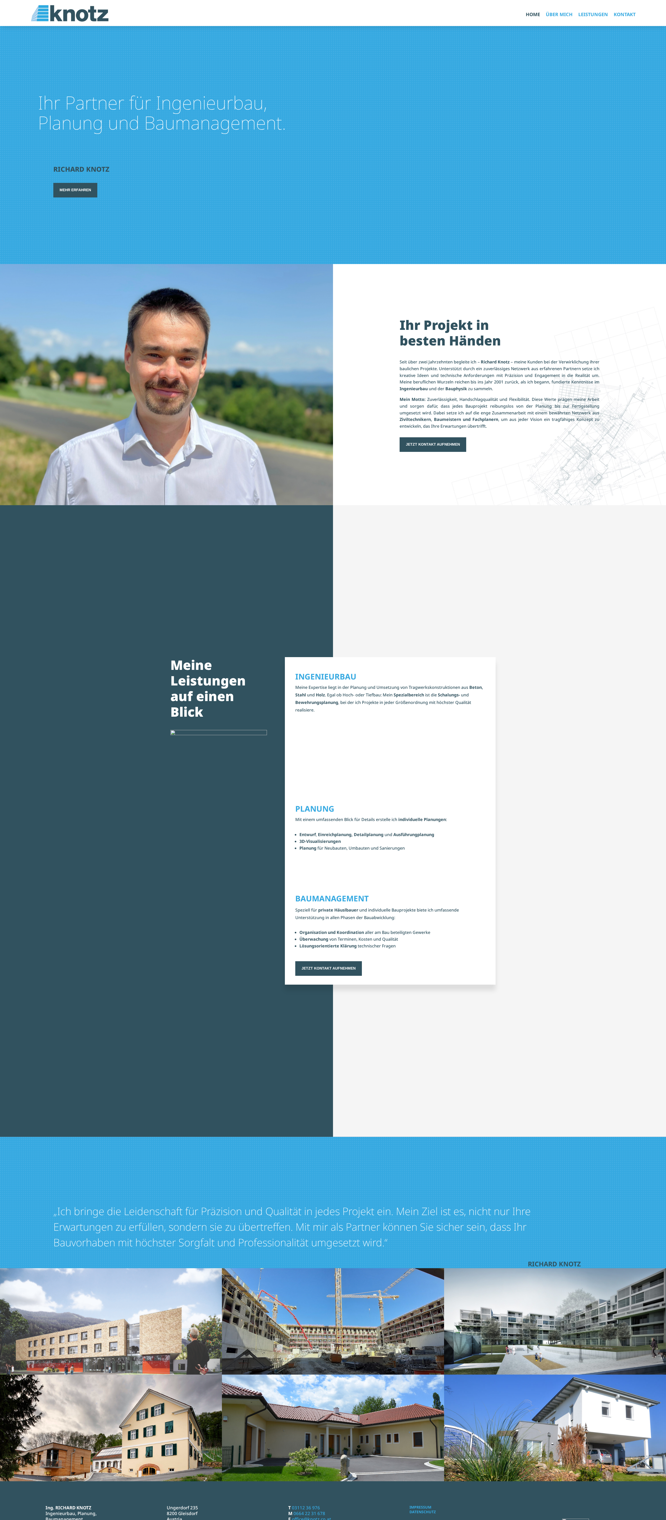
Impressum (420, 1507)
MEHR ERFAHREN (75, 190)
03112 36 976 (306, 1508)
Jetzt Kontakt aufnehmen (433, 444)
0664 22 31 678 (309, 1513)
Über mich (559, 14)
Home (533, 14)
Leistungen (593, 14)
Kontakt (625, 14)
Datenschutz (422, 1511)
